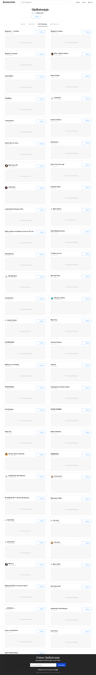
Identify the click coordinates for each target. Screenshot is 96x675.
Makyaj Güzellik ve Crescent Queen (16, 586)
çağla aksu (11, 187)
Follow (37, 16)
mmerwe (53, 364)
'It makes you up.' (56, 253)
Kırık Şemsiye (9, 409)
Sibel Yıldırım (57, 209)
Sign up (90, 2)
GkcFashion (54, 142)
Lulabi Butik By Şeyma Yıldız (14, 209)
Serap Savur (11, 542)
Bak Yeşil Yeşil (55, 275)
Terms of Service (56, 672)
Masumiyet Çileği (56, 498)
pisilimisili (57, 97)
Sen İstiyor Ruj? (56, 586)
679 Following (42, 24)
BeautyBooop (9, 254)
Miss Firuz (54, 320)
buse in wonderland (11, 630)
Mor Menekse (12, 276)
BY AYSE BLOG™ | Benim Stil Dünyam (17, 498)
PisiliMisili (8, 98)
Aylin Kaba (10, 520)
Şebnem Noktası (56, 431)
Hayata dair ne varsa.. (12, 143)
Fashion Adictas (56, 120)
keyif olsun (54, 631)
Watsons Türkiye (59, 298)
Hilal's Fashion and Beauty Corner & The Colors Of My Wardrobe (25, 231)
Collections (31, 24)
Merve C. (11, 563)
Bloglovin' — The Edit (12, 31)
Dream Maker (9, 76)
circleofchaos (9, 120)
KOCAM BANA (9, 342)
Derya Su (57, 542)
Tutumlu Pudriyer (56, 342)
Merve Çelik (56, 564)
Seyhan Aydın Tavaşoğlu (16, 454)
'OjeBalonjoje (40, 13)
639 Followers (54, 24)
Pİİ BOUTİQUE (9, 387)
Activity (23, 24)
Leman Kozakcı (12, 320)
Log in (84, 2)
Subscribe (61, 665)
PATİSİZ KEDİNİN (56, 409)
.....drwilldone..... (10, 608)
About (78, 2)
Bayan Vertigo (55, 75)
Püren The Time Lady (57, 164)
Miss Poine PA (13, 165)
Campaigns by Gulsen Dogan (60, 387)
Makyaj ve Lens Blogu (12, 364)
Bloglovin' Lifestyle (11, 53)
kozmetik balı (9, 298)
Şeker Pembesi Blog (11, 653)
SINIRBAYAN (55, 454)
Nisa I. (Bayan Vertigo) (61, 53)
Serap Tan (8, 431)
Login (56, 670)
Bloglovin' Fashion (57, 31)
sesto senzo (58, 476)
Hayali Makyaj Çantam (58, 231)
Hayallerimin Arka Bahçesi (16, 475)
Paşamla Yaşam (56, 187)
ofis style (56, 520)
